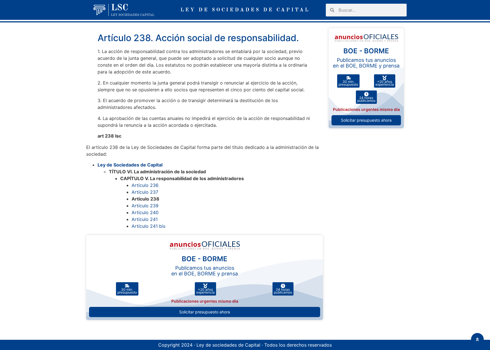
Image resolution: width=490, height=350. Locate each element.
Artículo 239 (145, 205)
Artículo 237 (145, 192)
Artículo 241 (145, 219)
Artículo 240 (145, 212)
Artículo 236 (145, 185)
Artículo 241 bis (148, 226)
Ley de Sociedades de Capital (130, 165)
